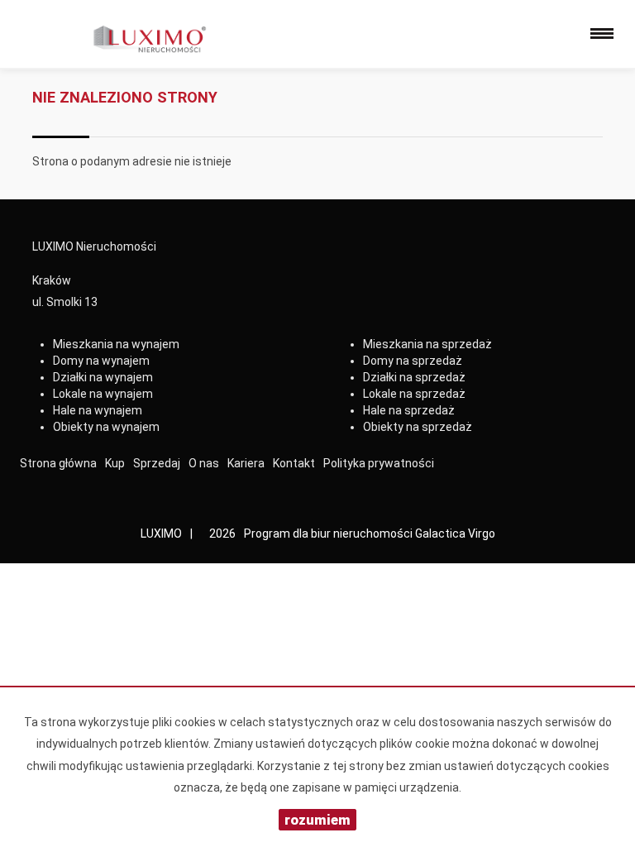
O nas (204, 463)
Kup (115, 463)
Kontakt (294, 463)
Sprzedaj (156, 463)
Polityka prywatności (378, 463)
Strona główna (58, 463)
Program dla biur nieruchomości (329, 533)
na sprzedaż (427, 344)
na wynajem (116, 344)
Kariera (246, 463)
